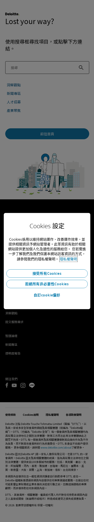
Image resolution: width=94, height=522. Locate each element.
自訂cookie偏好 (47, 295)
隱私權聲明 (68, 259)
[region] (47, 261)
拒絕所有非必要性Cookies (47, 284)
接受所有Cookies (47, 273)
